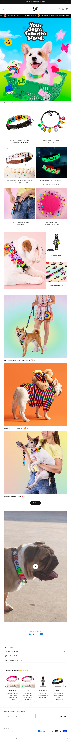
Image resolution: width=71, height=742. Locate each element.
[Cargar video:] (35, 566)
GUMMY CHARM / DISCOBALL (56, 255)
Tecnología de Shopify (18, 738)
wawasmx (10, 738)
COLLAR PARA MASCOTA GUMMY (51, 140)
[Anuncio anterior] (3, 2)
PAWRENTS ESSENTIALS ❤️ (13, 496)
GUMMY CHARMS (55, 285)
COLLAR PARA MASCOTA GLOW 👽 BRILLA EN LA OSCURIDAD (51, 181)
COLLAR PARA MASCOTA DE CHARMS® (19, 140)
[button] (4, 9)
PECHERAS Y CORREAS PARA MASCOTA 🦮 (18, 360)
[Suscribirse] (33, 716)
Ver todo (35, 503)
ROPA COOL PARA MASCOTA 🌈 (15, 428)
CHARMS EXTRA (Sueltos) (51, 222)
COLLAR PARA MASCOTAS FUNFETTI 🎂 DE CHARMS (20, 180)
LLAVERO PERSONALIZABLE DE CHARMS (20, 222)
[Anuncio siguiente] (68, 2)
